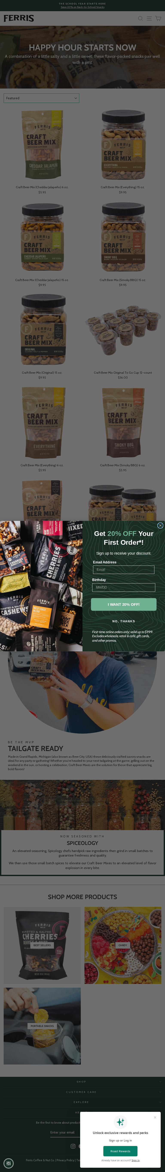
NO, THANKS (123, 621)
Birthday (99, 580)
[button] (8, 1163)
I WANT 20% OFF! (124, 604)
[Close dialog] (160, 525)
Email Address (104, 562)
